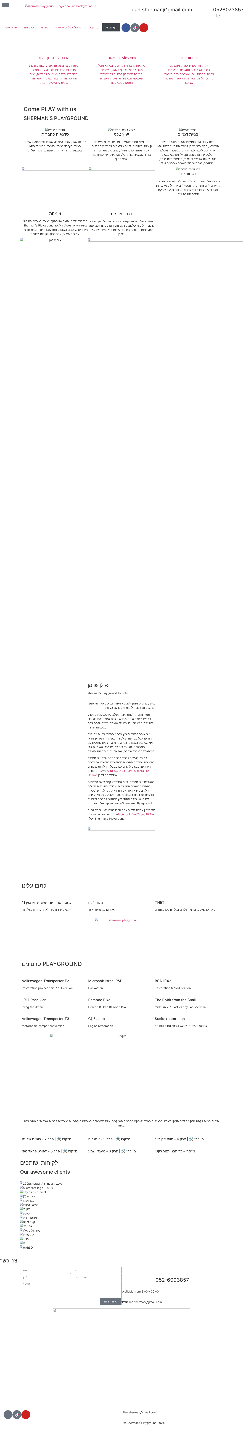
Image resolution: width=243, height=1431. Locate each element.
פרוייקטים (11, 27)
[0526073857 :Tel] (208, 9)
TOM (129, 771)
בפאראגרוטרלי (116, 771)
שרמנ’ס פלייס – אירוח (68, 27)
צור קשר (94, 27)
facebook (124, 814)
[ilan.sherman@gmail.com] (127, 9)
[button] (55, 974)
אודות (44, 27)
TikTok (150, 814)
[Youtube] (143, 27)
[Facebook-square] (8, 1414)
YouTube (138, 814)
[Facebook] (126, 27)
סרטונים (29, 27)
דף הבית (111, 27)
